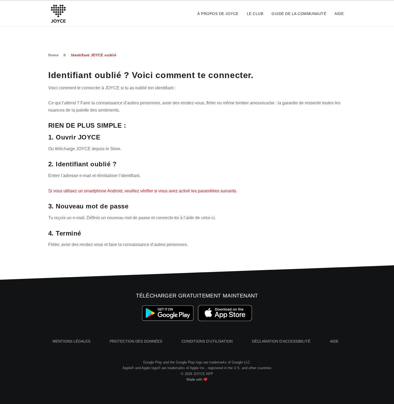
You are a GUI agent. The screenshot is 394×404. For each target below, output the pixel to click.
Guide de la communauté (299, 14)
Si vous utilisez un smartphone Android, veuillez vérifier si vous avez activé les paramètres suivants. (142, 191)
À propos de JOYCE (217, 14)
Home (53, 55)
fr (65, 55)
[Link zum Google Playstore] (168, 313)
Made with (195, 379)
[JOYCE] (58, 13)
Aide (339, 14)
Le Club (255, 14)
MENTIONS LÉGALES (71, 341)
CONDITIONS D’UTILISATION (207, 341)
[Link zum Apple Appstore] (225, 313)
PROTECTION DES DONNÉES (136, 341)
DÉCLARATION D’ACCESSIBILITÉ (281, 341)
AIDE (334, 341)
